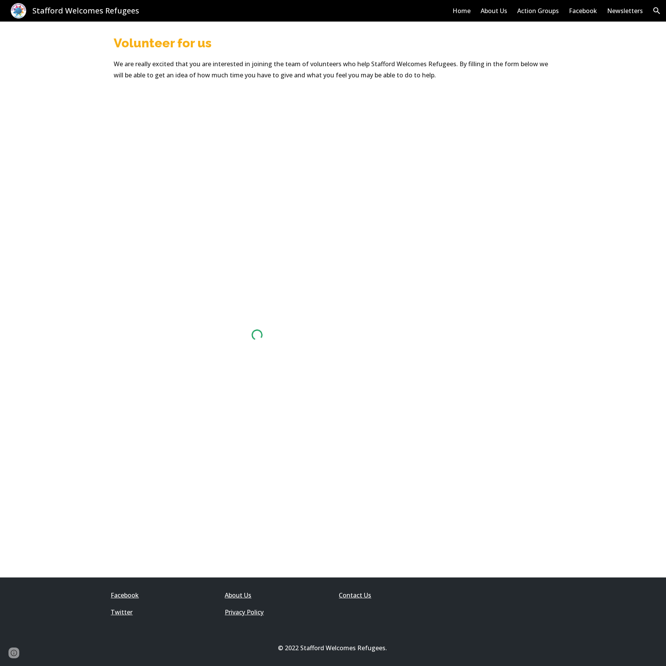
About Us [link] (494, 11)
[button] (657, 11)
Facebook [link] (583, 11)
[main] (333, 57)
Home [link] (461, 11)
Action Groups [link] (538, 11)
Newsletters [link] (625, 11)
